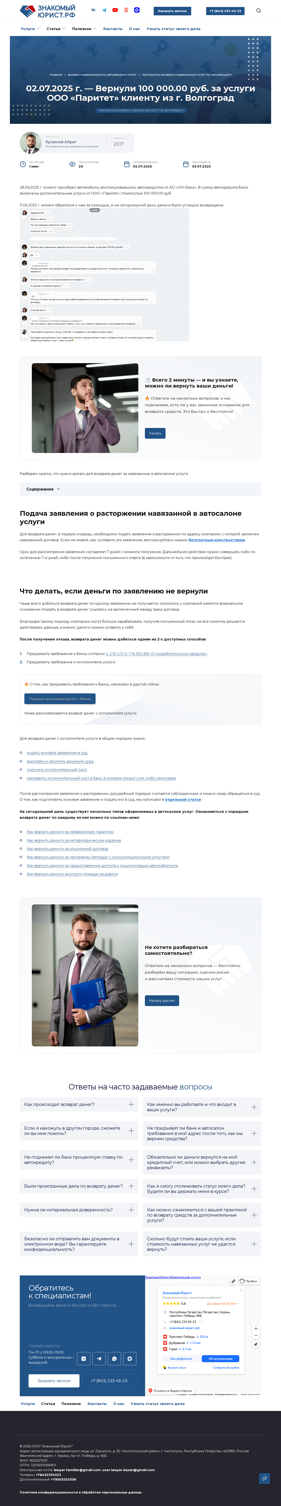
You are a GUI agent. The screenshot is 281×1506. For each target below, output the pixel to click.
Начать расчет (162, 1001)
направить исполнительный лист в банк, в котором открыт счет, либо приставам (101, 778)
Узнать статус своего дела (173, 29)
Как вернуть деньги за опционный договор (67, 849)
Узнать (155, 433)
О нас (134, 29)
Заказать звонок (172, 11)
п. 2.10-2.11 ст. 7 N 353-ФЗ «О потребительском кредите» (156, 654)
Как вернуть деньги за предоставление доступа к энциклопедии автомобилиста (102, 866)
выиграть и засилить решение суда (60, 761)
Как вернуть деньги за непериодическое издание (74, 840)
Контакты (112, 29)
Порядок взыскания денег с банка (60, 699)
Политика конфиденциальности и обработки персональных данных (81, 1492)
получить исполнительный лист (57, 770)
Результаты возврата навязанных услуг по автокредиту (141, 110)
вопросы (196, 1086)
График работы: (44, 1346)
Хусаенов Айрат (60, 142)
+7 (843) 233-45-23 (109, 1380)
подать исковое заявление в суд (57, 753)
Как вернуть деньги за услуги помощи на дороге (72, 874)
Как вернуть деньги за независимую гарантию (70, 832)
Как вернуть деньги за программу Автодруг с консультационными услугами (98, 857)
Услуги (28, 29)
